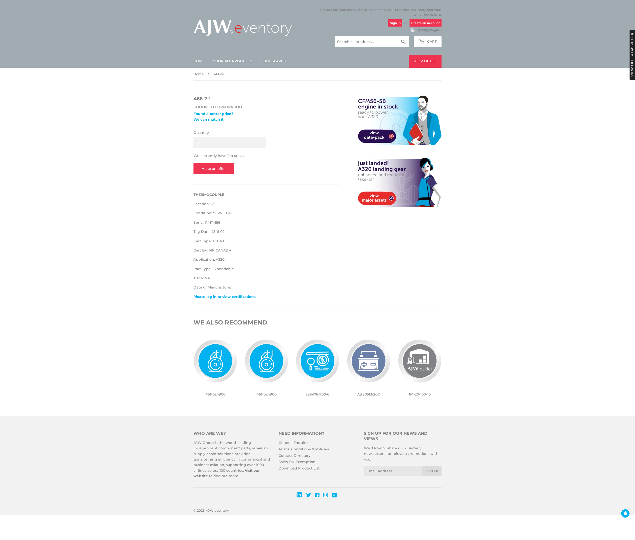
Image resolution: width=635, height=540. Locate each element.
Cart (431, 41)
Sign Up (432, 471)
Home (199, 61)
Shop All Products (232, 61)
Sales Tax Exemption (297, 462)
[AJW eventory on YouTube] (334, 496)
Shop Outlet (425, 61)
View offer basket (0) (632, 55)
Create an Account (425, 23)
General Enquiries (294, 442)
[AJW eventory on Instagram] (325, 496)
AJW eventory (217, 510)
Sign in (395, 23)
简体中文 (423, 30)
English (436, 30)
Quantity (201, 132)
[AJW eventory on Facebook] (317, 496)
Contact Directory (295, 455)
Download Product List (299, 468)
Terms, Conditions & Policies (304, 449)
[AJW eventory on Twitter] (308, 496)
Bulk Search (273, 61)
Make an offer (213, 168)
